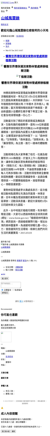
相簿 (7, 41)
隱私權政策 (41, 401)
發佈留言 (5, 293)
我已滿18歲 (6, 431)
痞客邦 (19, 261)
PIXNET (10, 401)
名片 (7, 46)
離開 (13, 431)
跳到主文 (4, 25)
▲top (3, 274)
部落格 (8, 44)
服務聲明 (25, 403)
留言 (25, 261)
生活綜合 (20, 36)
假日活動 (19, 270)
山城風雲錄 (10, 18)
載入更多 (5, 278)
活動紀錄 (19, 267)
